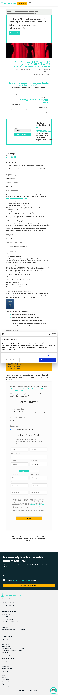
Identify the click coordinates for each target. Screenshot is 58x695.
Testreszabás (28, 359)
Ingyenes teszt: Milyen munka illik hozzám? (12, 650)
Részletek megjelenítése (46, 355)
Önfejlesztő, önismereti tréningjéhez (16, 198)
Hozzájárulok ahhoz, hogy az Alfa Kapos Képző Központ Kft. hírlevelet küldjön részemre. (28, 511)
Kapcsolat (4, 677)
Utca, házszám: (15, 481)
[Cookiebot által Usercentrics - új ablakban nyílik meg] (49, 334)
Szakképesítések (6, 642)
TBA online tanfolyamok (8, 652)
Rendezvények (5, 679)
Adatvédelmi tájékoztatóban (36, 504)
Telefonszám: (33, 481)
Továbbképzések (6, 644)
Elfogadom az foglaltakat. (21, 580)
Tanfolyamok (5, 639)
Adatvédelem (5, 664)
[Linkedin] (14, 605)
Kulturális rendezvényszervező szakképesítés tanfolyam (21, 13)
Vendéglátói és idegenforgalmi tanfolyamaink (26, 11)
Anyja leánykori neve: (16, 453)
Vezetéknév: (14, 446)
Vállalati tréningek (6, 655)
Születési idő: (33, 460)
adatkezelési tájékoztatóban (22, 580)
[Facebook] (2, 605)
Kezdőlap (9, 11)
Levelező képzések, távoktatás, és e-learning (13, 648)
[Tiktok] (10, 605)
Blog (3, 684)
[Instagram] (6, 605)
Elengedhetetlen (10, 359)
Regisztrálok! (14, 33)
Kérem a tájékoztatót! (22, 134)
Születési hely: (14, 460)
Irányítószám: (15, 474)
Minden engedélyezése (47, 359)
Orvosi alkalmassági (7, 668)
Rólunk (3, 675)
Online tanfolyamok (6, 646)
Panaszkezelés (5, 666)
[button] (30, 3)
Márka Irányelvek (6, 681)
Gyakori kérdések (6, 661)
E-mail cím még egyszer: (37, 489)
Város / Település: (34, 474)
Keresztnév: (33, 446)
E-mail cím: (14, 489)
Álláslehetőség (5, 686)
